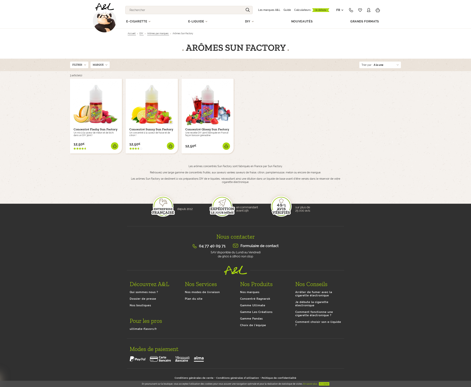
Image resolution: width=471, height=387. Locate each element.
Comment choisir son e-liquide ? (318, 323)
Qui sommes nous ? (144, 292)
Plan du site (194, 298)
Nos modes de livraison (202, 292)
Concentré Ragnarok (255, 298)
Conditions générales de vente (194, 378)
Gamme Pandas (251, 318)
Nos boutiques (140, 305)
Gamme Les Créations (256, 312)
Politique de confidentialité (279, 378)
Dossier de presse (143, 298)
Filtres (77, 64)
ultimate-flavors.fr (143, 329)
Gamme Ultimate (252, 305)
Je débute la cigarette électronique (311, 303)
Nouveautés (302, 21)
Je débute (320, 10)
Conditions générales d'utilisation (237, 378)
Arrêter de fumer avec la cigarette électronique (313, 293)
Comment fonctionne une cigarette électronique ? (314, 313)
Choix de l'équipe (253, 325)
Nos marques (249, 292)
